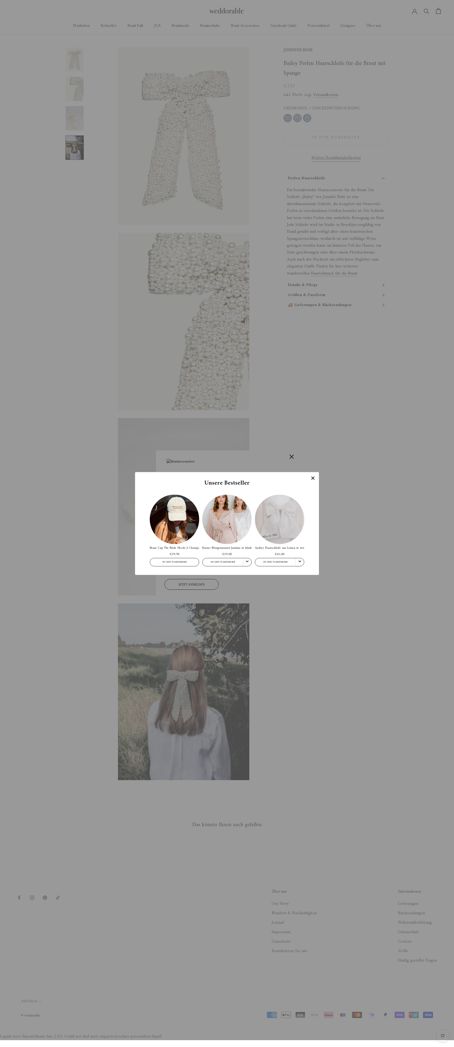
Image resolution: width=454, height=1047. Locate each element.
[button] (313, 478)
